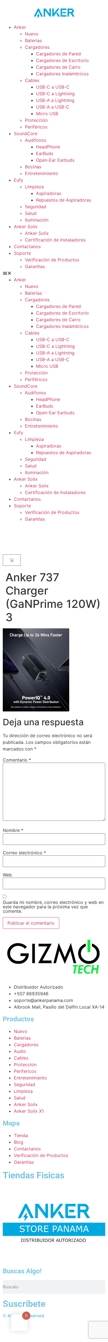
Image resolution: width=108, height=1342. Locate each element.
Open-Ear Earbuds (55, 160)
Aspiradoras (48, 193)
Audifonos (35, 140)
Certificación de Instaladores (55, 240)
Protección (36, 120)
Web (7, 875)
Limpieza (34, 186)
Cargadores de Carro (58, 67)
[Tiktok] (71, 1331)
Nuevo (31, 34)
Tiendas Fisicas (33, 1175)
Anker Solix (26, 226)
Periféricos (36, 127)
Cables (32, 80)
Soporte (22, 253)
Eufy (18, 180)
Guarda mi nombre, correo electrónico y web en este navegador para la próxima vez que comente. (53, 906)
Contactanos (27, 246)
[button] (54, 273)
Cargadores (37, 47)
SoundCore (25, 133)
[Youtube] (40, 1331)
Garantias (35, 266)
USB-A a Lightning (55, 100)
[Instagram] (55, 1331)
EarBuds (44, 153)
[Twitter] (10, 1331)
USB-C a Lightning (55, 93)
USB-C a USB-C (53, 87)
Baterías (33, 40)
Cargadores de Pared (58, 53)
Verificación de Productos (52, 260)
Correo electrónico (24, 852)
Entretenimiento (41, 173)
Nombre (13, 830)
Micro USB (47, 113)
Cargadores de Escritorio (62, 60)
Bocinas (33, 166)
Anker (20, 27)
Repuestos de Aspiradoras (63, 200)
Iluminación (36, 220)
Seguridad (35, 206)
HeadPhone (48, 147)
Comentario (17, 760)
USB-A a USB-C (52, 107)
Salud (31, 213)
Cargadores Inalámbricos (62, 73)
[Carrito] (12, 560)
